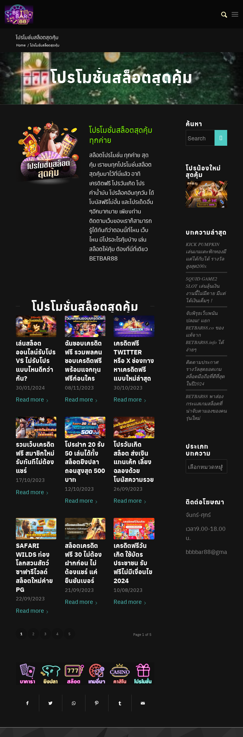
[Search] (221, 14)
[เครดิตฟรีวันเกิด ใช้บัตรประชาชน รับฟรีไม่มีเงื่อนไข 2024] (134, 528)
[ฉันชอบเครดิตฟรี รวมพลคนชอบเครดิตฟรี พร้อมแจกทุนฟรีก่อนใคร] (85, 326)
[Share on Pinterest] (96, 703)
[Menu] (235, 14)
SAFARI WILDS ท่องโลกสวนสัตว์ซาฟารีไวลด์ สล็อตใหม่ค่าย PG (34, 567)
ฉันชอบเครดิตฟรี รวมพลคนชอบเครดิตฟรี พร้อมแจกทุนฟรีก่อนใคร (83, 360)
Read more (30, 399)
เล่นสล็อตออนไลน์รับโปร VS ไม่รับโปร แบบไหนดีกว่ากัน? (36, 360)
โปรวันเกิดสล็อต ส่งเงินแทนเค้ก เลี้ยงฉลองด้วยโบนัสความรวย (134, 461)
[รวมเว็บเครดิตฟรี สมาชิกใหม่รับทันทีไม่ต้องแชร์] (36, 427)
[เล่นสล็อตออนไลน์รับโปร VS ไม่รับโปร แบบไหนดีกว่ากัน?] (36, 326)
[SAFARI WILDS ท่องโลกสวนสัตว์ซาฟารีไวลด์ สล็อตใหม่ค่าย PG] (36, 528)
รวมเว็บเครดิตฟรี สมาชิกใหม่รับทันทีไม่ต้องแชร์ (35, 457)
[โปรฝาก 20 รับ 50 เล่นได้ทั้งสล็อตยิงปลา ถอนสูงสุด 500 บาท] (85, 427)
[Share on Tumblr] (120, 703)
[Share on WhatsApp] (73, 703)
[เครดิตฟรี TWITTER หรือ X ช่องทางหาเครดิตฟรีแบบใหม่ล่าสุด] (134, 326)
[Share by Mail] (143, 703)
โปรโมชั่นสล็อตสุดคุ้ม (37, 37)
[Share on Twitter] (50, 703)
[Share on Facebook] (27, 703)
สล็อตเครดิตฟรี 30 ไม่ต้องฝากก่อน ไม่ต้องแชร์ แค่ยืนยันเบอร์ (83, 563)
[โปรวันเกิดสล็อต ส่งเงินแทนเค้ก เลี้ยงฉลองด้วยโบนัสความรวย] (134, 427)
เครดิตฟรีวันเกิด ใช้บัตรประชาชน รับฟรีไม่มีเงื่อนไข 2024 (133, 563)
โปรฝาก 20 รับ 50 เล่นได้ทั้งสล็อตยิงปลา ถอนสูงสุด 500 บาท (85, 461)
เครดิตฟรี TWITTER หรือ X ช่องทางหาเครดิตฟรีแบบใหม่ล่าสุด (134, 360)
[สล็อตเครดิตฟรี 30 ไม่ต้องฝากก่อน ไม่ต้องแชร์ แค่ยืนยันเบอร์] (85, 528)
